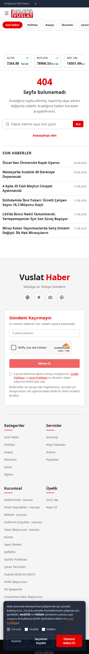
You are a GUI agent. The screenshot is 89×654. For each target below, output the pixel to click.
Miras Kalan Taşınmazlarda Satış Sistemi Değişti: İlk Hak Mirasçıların (33, 220)
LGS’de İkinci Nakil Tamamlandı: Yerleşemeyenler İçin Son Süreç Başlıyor (33, 205)
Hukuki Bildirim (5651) (19, 563)
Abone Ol (44, 353)
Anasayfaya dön (44, 129)
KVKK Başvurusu (15, 571)
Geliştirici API (13, 593)
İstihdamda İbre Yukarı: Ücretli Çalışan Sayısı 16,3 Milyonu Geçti (32, 192)
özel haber (12, 25)
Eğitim (8, 463)
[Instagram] (50, 287)
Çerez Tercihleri (15, 556)
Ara (78, 118)
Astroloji (52, 426)
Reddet (16, 641)
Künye (8, 526)
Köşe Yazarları (55, 434)
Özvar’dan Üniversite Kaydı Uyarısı (29, 157)
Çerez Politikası (37, 366)
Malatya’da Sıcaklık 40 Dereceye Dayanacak (28, 168)
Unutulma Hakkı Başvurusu (22, 586)
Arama (50, 441)
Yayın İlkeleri (12, 533)
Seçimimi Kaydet (41, 641)
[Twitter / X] (39, 287)
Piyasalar (52, 449)
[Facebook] (27, 287)
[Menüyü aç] (6, 13)
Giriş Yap (52, 489)
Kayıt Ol (51, 496)
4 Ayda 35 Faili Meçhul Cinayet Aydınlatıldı (35, 180)
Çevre (8, 456)
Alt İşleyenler (13, 578)
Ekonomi (65, 25)
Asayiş (48, 25)
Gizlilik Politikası (15, 548)
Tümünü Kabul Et (69, 641)
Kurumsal (12, 477)
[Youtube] (62, 287)
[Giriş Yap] (35, 3)
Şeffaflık (10, 541)
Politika (31, 25)
